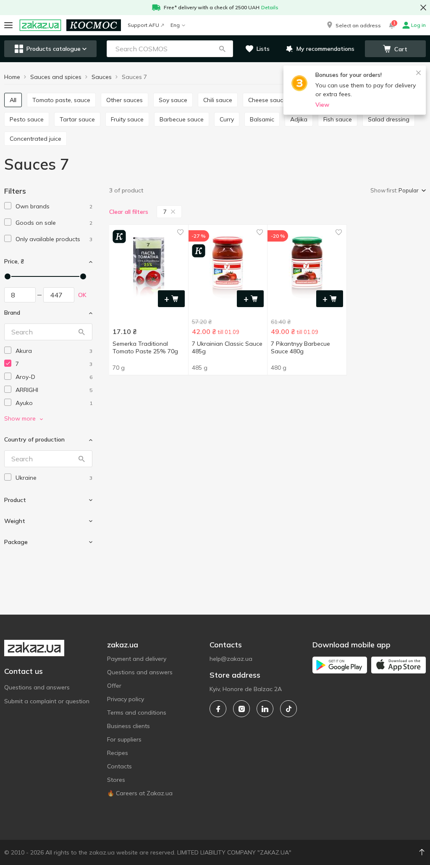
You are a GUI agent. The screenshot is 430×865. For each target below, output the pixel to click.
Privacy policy (125, 699)
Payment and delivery (136, 659)
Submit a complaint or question (46, 701)
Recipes (117, 753)
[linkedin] (265, 708)
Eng (175, 25)
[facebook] (218, 708)
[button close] (423, 7)
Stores (116, 779)
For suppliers (124, 739)
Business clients (128, 726)
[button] (353, 25)
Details (269, 7)
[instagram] (241, 708)
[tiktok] (288, 708)
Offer (114, 685)
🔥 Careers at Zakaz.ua (140, 793)
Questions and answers (37, 687)
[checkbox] (7, 205)
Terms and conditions (136, 712)
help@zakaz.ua (231, 659)
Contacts (119, 766)
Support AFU (143, 25)
